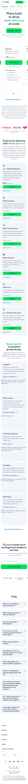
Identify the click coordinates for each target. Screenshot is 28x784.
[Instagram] (22, 761)
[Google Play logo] (19, 755)
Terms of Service (20, 777)
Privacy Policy (12, 777)
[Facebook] (10, 761)
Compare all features (12, 99)
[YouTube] (18, 761)
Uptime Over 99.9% (14, 772)
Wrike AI (19, 6)
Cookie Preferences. (8, 779)
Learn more (6, 191)
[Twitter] (5, 761)
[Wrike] (6, 2)
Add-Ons (12, 6)
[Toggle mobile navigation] (25, 2)
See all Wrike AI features (13, 529)
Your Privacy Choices (18, 779)
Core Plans (5, 6)
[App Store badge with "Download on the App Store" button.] (8, 755)
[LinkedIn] (14, 761)
